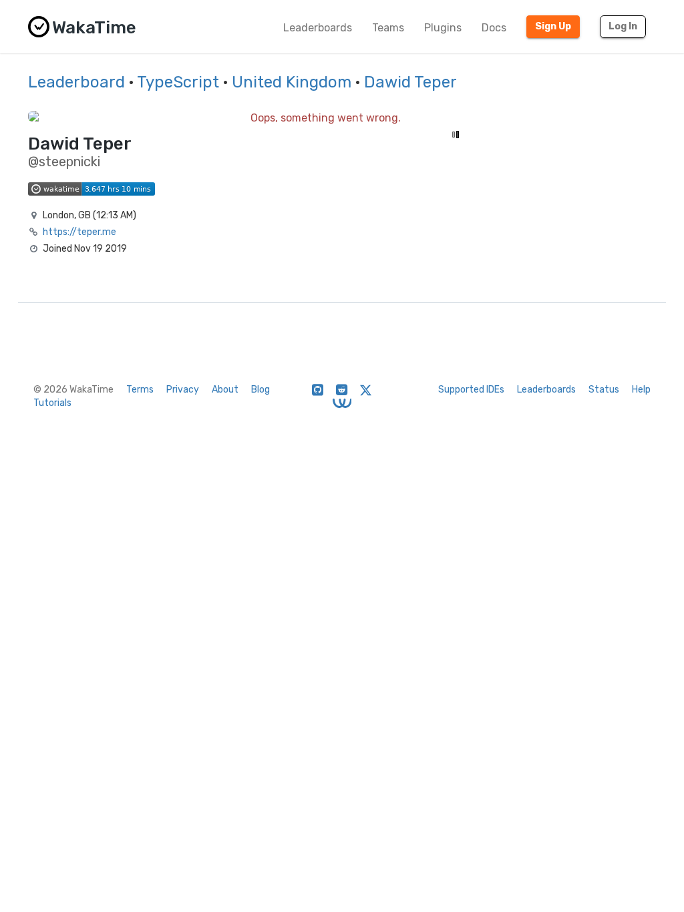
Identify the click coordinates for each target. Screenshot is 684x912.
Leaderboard (76, 82)
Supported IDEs (471, 389)
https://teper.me (79, 232)
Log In (623, 26)
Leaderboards (317, 27)
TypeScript (178, 82)
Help (641, 389)
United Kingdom (291, 82)
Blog (260, 389)
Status (603, 389)
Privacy (182, 389)
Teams (388, 27)
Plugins (443, 27)
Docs (494, 27)
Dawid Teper (410, 82)
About (225, 389)
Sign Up (553, 26)
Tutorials (52, 403)
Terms (140, 389)
